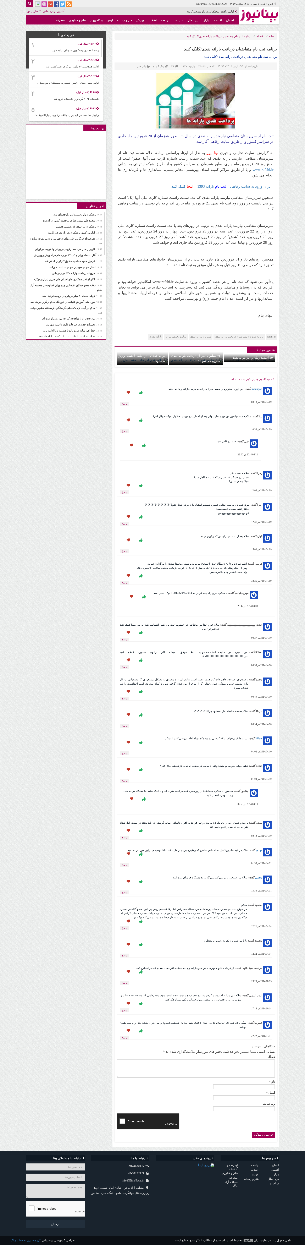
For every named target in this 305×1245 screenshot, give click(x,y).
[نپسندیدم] (128, 393)
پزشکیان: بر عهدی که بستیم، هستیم (79, 226)
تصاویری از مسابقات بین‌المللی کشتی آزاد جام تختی (69, 336)
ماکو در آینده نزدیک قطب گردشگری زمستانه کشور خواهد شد (66, 310)
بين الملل (193, 20)
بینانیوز (248, 1240)
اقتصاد (217, 20)
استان (230, 20)
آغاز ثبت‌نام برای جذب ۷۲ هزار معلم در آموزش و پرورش (68, 255)
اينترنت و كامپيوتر (101, 20)
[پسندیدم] (140, 393)
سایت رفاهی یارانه (175, 336)
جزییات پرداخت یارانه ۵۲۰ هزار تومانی (77, 273)
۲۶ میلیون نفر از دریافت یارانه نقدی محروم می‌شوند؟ (195, 358)
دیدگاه (271, 1056)
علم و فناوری (77, 20)
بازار (206, 20)
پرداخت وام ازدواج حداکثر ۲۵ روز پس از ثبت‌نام (72, 318)
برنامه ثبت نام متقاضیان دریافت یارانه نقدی (239, 336)
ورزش (140, 20)
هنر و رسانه (124, 20)
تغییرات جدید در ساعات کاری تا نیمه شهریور (74, 324)
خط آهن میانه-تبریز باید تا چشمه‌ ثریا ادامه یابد (72, 330)
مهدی (259, 850)
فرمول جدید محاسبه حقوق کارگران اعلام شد (73, 261)
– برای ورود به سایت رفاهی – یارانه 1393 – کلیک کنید (222, 186)
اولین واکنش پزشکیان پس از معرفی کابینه (75, 232)
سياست (178, 20)
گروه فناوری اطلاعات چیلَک (25, 1240)
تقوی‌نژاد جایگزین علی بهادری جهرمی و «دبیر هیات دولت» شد (199, 11)
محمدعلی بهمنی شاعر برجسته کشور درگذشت (72, 220)
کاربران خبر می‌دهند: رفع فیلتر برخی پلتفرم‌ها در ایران (68, 249)
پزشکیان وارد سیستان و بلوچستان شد (78, 214)
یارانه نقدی (155, 336)
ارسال (55, 1224)
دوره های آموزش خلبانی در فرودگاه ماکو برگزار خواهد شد (66, 301)
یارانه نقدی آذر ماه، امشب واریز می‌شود (142, 358)
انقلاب (153, 20)
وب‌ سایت (269, 1103)
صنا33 (258, 738)
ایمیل (270, 1092)
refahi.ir (271, 336)
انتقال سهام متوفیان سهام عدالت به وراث (76, 267)
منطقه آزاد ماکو (223, 29)
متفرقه (60, 20)
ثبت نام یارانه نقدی (200, 336)
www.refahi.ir (263, 170)
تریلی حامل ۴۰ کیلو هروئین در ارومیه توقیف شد (72, 295)
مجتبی (258, 877)
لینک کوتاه (159, 66)
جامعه (164, 20)
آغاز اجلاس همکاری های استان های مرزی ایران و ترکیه (68, 279)
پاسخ (124, 403)
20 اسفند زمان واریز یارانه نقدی (252, 357)
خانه (271, 36)
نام (272, 1081)
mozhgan (256, 388)
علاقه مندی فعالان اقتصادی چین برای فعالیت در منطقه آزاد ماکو (66, 287)
